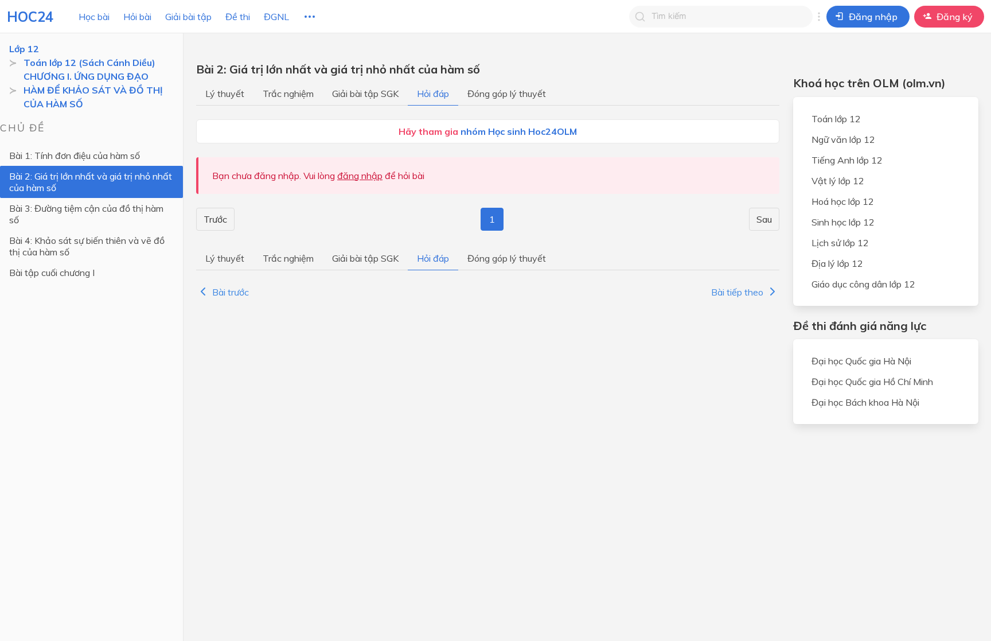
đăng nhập (360, 175)
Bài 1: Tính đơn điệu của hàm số (74, 155)
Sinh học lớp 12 (843, 222)
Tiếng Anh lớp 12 (847, 160)
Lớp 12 (24, 49)
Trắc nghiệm (288, 93)
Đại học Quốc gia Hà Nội (861, 361)
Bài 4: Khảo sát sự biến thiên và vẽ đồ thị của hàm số (87, 246)
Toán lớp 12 (836, 119)
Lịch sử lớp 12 (840, 242)
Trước (215, 219)
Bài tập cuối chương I (52, 272)
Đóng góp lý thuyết (506, 93)
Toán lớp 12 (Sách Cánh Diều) (89, 62)
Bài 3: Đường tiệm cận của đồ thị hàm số (86, 214)
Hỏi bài (137, 16)
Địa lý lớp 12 (837, 263)
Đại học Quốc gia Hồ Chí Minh (872, 381)
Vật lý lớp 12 (837, 181)
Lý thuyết (224, 93)
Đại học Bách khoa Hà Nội (865, 402)
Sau (764, 219)
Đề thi (237, 16)
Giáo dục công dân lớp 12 (863, 284)
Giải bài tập (188, 16)
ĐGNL (276, 16)
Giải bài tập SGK (365, 93)
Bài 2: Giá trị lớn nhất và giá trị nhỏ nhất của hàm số (90, 181)
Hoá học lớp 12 (842, 201)
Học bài (94, 16)
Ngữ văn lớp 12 (843, 139)
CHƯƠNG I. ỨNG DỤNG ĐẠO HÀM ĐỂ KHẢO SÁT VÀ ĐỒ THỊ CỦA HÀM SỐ (93, 90)
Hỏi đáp (433, 93)
